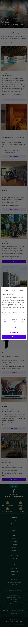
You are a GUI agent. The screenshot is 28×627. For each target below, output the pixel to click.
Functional (6, 319)
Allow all (14, 337)
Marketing (22, 319)
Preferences (14, 319)
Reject (14, 328)
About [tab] (22, 290)
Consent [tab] (6, 290)
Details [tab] (14, 290)
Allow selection (14, 332)
